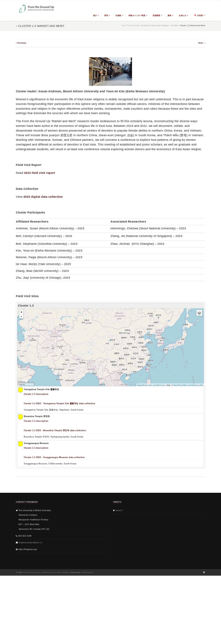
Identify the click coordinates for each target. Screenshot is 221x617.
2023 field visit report (39, 173)
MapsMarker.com (144, 385)
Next (201, 43)
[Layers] (199, 313)
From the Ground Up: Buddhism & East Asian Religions (145, 25)
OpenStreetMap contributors (186, 385)
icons (162, 385)
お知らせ (182, 15)
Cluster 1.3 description (36, 394)
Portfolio (174, 25)
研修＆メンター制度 (137, 15)
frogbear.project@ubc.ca (30, 542)
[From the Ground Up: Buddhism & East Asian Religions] (37, 11)
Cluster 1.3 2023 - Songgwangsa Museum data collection (54, 457)
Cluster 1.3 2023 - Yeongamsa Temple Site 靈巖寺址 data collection (59, 403)
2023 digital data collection (43, 196)
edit (200, 385)
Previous (21, 43)
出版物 (118, 15)
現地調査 (156, 15)
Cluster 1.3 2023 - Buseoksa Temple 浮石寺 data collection (55, 430)
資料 (169, 15)
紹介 (95, 15)
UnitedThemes (87, 572)
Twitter (203, 572)
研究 (106, 15)
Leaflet (156, 385)
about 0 (119, 510)
